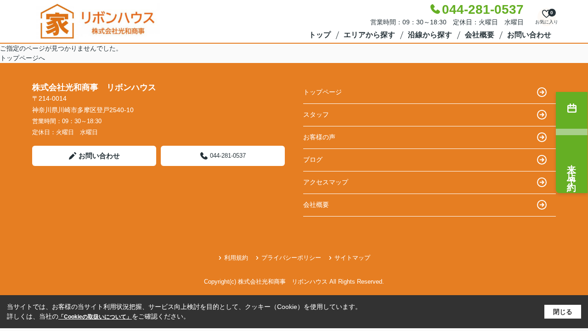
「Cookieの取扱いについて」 (95, 317)
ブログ (312, 159)
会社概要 (479, 35)
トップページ (322, 92)
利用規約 (236, 257)
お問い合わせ (529, 35)
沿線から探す (430, 35)
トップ (320, 35)
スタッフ (316, 114)
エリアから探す (369, 35)
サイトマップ (352, 257)
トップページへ (22, 58)
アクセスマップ (325, 182)
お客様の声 (319, 137)
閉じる (562, 311)
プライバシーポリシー (291, 257)
